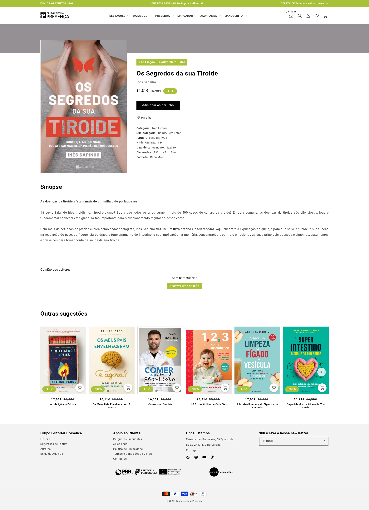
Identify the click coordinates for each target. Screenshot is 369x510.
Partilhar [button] (147, 117)
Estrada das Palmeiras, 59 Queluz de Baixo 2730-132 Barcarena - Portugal (210, 445)
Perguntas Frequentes (127, 439)
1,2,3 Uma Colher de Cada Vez (208, 404)
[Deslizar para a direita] (321, 372)
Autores (45, 448)
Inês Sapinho (146, 82)
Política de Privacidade (128, 448)
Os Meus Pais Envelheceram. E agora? (111, 406)
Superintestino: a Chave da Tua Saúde (306, 406)
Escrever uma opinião (184, 286)
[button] (119, 16)
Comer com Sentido (160, 404)
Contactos (120, 458)
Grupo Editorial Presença (189, 501)
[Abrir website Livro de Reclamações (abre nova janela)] (221, 472)
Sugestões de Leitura (54, 443)
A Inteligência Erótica (63, 404)
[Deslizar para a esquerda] (47, 372)
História (45, 439)
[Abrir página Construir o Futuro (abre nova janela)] (148, 472)
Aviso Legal (120, 443)
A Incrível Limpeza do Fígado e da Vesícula (257, 406)
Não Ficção (146, 62)
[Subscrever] (324, 441)
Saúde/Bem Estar (172, 62)
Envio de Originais (52, 453)
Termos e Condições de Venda (132, 453)
